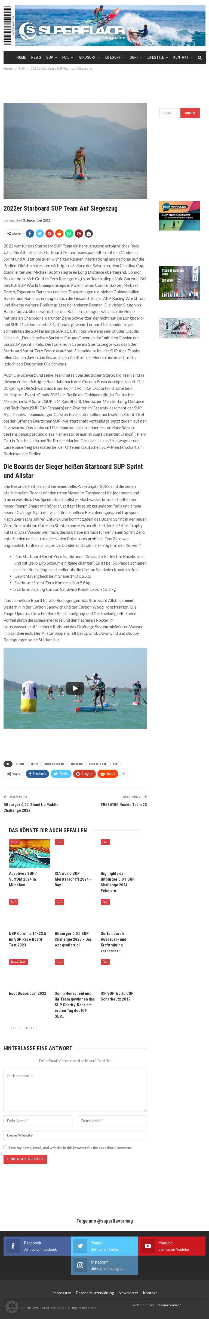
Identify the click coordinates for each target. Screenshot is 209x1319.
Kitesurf (113, 57)
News (36, 57)
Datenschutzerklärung (95, 1292)
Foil (65, 57)
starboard (76, 763)
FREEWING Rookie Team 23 (124, 804)
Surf (134, 57)
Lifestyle (155, 57)
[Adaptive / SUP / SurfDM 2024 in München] (29, 853)
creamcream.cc (169, 1305)
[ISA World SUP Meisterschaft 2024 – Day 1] (75, 853)
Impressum (61, 1292)
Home (21, 57)
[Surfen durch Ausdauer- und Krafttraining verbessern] (121, 913)
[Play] (75, 688)
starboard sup (98, 763)
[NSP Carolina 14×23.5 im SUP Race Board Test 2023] (29, 913)
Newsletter (128, 1292)
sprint (34, 763)
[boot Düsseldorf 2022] (29, 973)
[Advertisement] (104, 86)
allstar (20, 763)
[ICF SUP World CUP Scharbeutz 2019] (121, 973)
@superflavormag (115, 1221)
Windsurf (87, 57)
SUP (49, 57)
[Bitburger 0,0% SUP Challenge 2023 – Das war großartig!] (75, 913)
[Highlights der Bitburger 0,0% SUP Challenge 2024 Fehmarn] (121, 853)
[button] (12, 1307)
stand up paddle (54, 763)
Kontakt (181, 57)
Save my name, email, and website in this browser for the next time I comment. (70, 1148)
